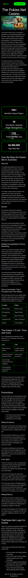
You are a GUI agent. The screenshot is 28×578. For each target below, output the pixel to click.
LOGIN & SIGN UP (20, 4)
